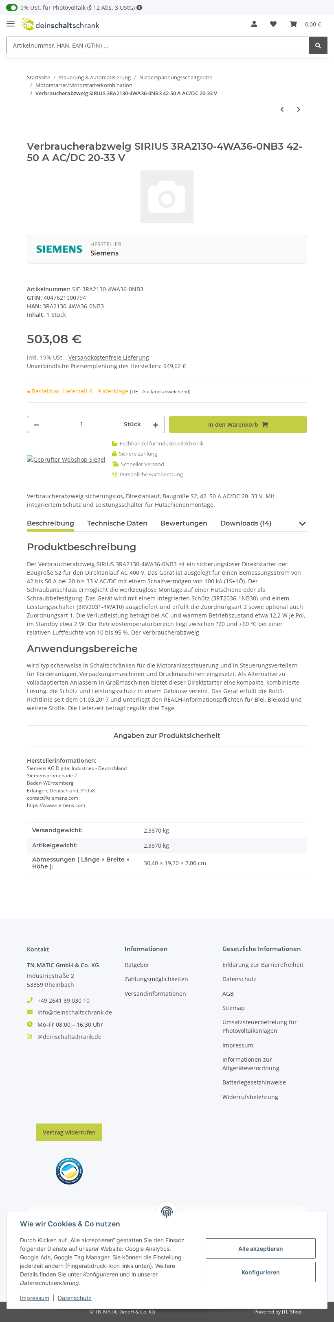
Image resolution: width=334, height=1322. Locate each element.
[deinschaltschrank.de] (60, 24)
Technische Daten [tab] (117, 523)
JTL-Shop (291, 1311)
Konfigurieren (261, 1272)
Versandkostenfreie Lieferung (108, 357)
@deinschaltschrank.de (69, 1037)
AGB (228, 993)
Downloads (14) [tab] (246, 523)
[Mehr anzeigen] (139, 7)
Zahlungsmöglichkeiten (156, 979)
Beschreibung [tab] (50, 523)
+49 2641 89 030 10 (63, 1000)
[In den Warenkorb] (33, 136)
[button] (254, 24)
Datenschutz (239, 979)
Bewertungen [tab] (183, 523)
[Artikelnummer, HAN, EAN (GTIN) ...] (318, 45)
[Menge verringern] (36, 424)
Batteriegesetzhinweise (254, 1082)
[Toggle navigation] (11, 20)
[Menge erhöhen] (156, 424)
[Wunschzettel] (273, 24)
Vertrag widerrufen (69, 1132)
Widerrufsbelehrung (250, 1097)
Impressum (237, 1045)
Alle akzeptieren (260, 1248)
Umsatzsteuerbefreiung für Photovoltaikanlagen (259, 1026)
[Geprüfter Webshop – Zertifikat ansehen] (66, 459)
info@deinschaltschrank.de (74, 1012)
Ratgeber (137, 965)
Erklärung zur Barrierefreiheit (262, 965)
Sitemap (233, 1008)
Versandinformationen (155, 993)
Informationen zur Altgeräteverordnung (250, 1064)
